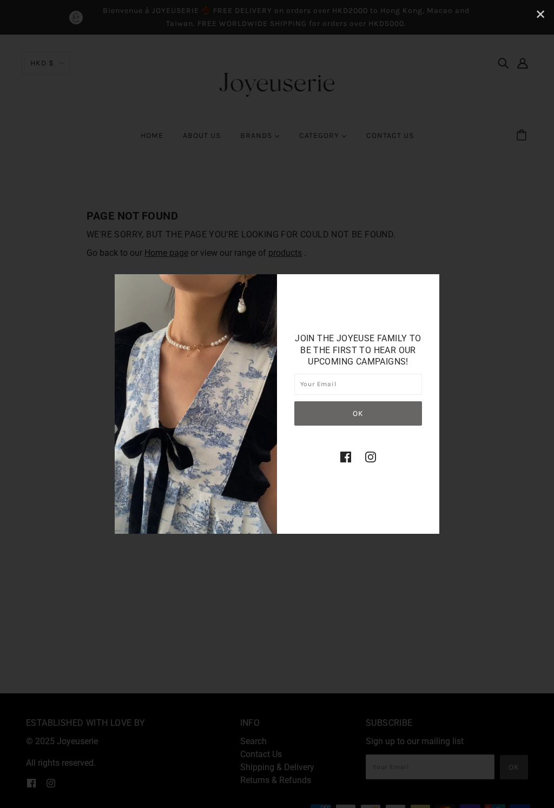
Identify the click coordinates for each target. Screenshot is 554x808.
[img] (345, 457)
